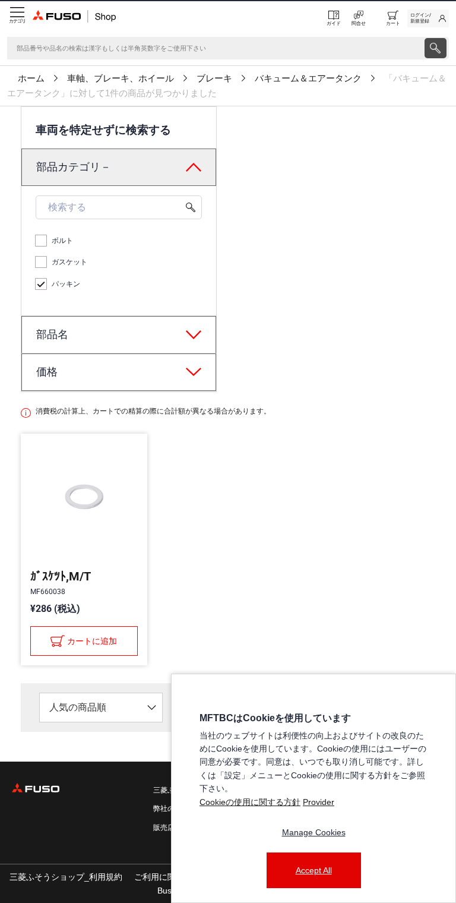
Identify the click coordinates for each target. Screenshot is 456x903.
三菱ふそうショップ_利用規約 (66, 877)
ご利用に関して (163, 877)
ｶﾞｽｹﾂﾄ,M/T (60, 576)
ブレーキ (214, 78)
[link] (428, 18)
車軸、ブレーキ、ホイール (120, 78)
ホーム (31, 78)
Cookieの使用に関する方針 (250, 802)
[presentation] (435, 48)
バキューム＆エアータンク (308, 78)
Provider (318, 802)
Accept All (314, 870)
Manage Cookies (314, 832)
